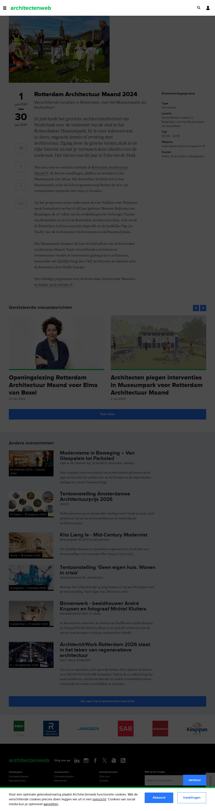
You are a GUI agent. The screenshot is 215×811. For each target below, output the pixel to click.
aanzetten (50, 804)
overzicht (99, 799)
